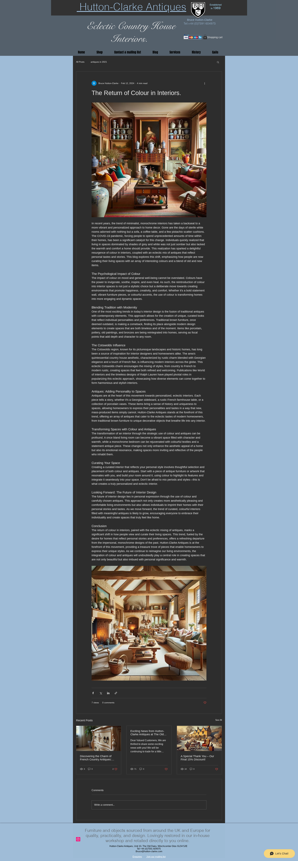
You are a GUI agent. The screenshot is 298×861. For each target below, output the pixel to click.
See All (218, 720)
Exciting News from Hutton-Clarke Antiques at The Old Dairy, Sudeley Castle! (147, 733)
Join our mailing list (156, 856)
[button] (205, 37)
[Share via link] (115, 693)
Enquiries (137, 856)
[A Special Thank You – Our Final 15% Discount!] (199, 738)
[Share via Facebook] (93, 693)
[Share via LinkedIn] (108, 693)
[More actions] (204, 83)
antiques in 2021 (99, 62)
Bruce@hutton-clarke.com (149, 851)
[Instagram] (78, 839)
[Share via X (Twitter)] (100, 693)
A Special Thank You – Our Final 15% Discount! (197, 758)
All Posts (80, 62)
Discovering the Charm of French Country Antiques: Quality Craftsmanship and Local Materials (96, 758)
